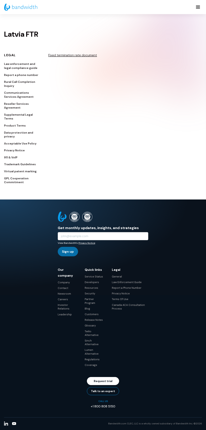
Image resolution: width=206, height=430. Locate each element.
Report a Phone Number (126, 288)
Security (90, 293)
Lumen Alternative (92, 351)
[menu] (198, 7)
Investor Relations (63, 306)
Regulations (92, 359)
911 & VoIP (11, 157)
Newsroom (64, 293)
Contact (63, 288)
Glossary (90, 325)
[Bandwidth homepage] (20, 7)
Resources (91, 288)
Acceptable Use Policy (20, 143)
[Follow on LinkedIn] (6, 424)
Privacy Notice (14, 150)
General (117, 276)
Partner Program (90, 300)
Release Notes (94, 320)
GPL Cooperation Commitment (16, 180)
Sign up (68, 251)
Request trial (103, 381)
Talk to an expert (103, 391)
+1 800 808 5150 (103, 406)
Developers (92, 282)
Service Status (94, 276)
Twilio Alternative (92, 333)
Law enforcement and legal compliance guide (20, 66)
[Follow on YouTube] (14, 424)
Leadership (65, 314)
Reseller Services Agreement (16, 106)
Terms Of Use (120, 299)
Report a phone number (21, 75)
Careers (63, 299)
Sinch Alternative (92, 342)
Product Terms (15, 125)
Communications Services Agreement (19, 95)
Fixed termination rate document (72, 55)
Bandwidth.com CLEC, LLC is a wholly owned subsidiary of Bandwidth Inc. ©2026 (155, 423)
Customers (92, 314)
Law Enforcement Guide (127, 282)
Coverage (91, 365)
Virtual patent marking (20, 171)
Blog (87, 308)
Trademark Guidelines (20, 164)
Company (64, 282)
